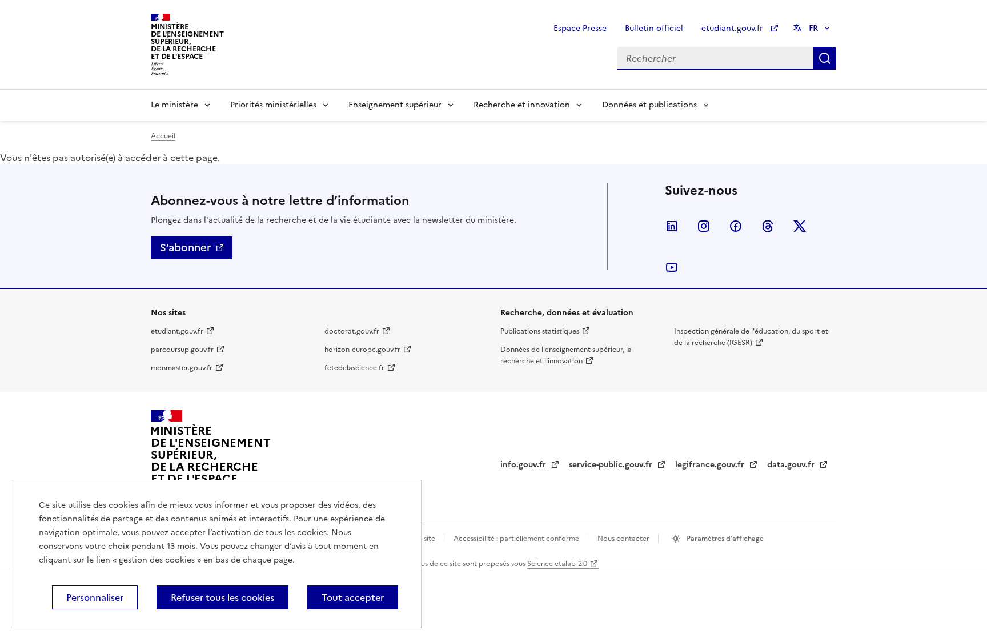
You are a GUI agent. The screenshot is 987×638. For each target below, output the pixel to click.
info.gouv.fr (524, 465)
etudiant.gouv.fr (733, 28)
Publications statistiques (539, 331)
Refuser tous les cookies (222, 597)
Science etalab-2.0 (557, 564)
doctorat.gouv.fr (351, 331)
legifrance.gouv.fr (711, 465)
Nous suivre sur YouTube (671, 267)
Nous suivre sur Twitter (799, 226)
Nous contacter (624, 538)
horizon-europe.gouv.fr (362, 349)
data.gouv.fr (792, 465)
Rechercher (824, 58)
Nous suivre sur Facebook (735, 226)
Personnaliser (94, 597)
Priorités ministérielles (273, 105)
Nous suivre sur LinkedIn (671, 226)
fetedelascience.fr (354, 368)
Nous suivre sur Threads (767, 226)
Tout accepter (353, 597)
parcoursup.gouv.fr (182, 349)
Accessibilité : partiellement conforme (517, 538)
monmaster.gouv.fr (181, 368)
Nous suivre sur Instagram (703, 226)
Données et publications (649, 105)
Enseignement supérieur (395, 105)
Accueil (163, 136)
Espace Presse (580, 28)
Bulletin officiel (654, 28)
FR (813, 28)
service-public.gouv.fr (612, 465)
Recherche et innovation (522, 105)
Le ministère (174, 105)
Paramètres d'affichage (724, 538)
